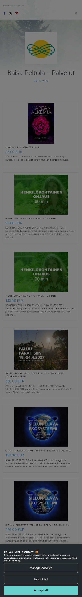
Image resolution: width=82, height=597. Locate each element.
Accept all (41, 590)
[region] (41, 570)
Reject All (41, 579)
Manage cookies (41, 568)
